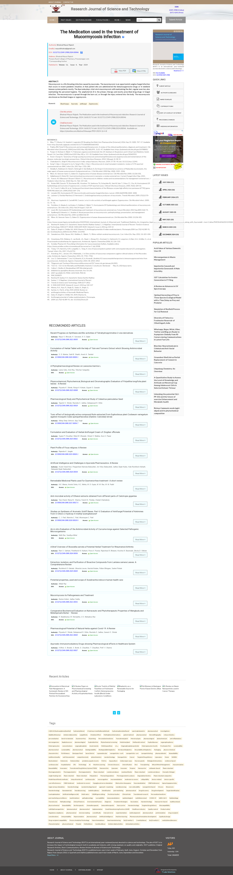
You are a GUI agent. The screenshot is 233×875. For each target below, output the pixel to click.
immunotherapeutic (107, 805)
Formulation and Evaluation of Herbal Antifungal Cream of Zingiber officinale (85, 432)
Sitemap (100, 870)
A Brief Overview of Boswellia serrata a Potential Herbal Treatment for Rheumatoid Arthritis (91, 547)
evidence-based (170, 761)
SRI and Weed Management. (161, 764)
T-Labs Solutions (168, 872)
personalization (54, 738)
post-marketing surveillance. (58, 798)
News (128, 20)
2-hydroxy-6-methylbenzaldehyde (98, 731)
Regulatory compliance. (56, 813)
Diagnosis (108, 801)
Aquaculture (113, 761)
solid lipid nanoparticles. (56, 809)
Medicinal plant (125, 742)
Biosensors (170, 787)
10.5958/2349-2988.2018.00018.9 (66, 520)
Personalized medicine (106, 738)
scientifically (97, 813)
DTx (74, 764)
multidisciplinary (93, 790)
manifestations (74, 798)
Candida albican (100, 824)
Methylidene (88, 824)
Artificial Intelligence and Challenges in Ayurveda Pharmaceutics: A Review (84, 463)
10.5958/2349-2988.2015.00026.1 (66, 454)
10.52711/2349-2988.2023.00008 (66, 390)
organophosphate (81, 746)
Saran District (90, 753)
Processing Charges (166, 120)
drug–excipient (173, 813)
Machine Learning (99, 764)
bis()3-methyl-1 (128, 820)
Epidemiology (174, 798)
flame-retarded (69, 776)
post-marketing (118, 790)
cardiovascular (53, 764)
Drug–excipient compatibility (58, 820)
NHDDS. (174, 757)
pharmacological (149, 738)
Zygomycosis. (93, 104)
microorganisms (54, 742)
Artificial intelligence (106, 816)
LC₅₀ (116, 746)
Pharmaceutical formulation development (143, 816)
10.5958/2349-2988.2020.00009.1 (66, 357)
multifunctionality (54, 757)
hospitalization (66, 764)
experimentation (121, 813)
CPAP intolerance (153, 783)
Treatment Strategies (121, 801)
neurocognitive (103, 779)
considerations (53, 816)
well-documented (68, 757)
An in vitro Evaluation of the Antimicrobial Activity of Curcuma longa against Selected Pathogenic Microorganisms (94, 530)
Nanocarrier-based (161, 801)
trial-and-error (108, 813)
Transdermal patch (122, 738)
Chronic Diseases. (114, 764)
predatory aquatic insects (90, 761)
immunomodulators (113, 798)
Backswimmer (53, 761)
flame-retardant (168, 768)
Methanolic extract (139, 742)
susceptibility (100, 798)
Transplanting (144, 764)
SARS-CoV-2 (163, 798)
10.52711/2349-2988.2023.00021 (66, 439)
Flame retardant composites (163, 776)
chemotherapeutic (93, 805)
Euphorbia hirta (93, 742)
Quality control (153, 809)
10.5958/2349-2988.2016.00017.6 (66, 503)
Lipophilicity (83, 735)
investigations (165, 731)
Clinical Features (79, 801)
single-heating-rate (55, 776)
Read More (139, 341)
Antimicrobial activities (115, 824)
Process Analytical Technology (79, 820)
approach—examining (106, 787)
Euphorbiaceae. (153, 742)
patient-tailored (129, 735)
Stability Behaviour (55, 735)
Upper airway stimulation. (57, 787)
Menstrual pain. (136, 738)
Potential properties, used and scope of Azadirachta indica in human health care (86, 580)
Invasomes (63, 768)
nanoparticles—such (116, 753)
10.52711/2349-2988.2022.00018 (66, 406)
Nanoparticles (122, 757)
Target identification (172, 790)
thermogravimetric (55, 772)
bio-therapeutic (79, 805)
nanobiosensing (121, 787)
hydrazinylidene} (79, 731)
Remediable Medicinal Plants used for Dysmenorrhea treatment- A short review (86, 480)
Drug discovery (144, 790)
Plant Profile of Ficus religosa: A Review (68, 447)
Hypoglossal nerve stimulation (102, 783)
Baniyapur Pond (78, 753)
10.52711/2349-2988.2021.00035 (66, 339)
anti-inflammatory (175, 738)
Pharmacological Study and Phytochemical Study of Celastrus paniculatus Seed (86, 399)
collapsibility (145, 779)
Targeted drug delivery (149, 805)
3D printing (92, 738)
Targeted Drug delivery (144, 757)
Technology (82, 764)
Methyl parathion (106, 746)
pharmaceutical (153, 731)
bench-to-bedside (67, 738)
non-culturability (134, 787)
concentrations (67, 746)
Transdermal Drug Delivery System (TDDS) (83, 768)
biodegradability (91, 750)
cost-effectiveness (55, 783)
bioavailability (173, 753)
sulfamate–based (154, 768)
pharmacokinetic (160, 753)
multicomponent (135, 813)
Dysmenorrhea (81, 738)
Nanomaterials (67, 790)
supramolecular (102, 753)
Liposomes (158, 757)
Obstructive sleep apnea (123, 783)
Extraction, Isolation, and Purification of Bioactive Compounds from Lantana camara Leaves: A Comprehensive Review (93, 563)
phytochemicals (162, 738)
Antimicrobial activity (70, 735)
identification (106, 790)
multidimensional (141, 798)
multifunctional (175, 801)
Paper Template (165, 99)
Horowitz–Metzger (169, 772)
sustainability (178, 746)
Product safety (165, 809)
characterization (178, 764)
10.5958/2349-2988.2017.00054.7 (66, 423)
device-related (156, 779)
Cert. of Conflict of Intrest (170, 113)
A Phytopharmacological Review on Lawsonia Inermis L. (75, 366)
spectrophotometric (138, 731)
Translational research (141, 794)
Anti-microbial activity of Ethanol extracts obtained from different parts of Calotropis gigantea (93, 496)
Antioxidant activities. (133, 824)
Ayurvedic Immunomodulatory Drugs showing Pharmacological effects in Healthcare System (92, 644)
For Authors (102, 20)
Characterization (54, 824)
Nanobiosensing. (80, 790)
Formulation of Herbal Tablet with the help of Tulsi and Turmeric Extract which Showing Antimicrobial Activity (96, 349)
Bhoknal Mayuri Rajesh (65, 45)
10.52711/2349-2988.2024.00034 (66, 472)
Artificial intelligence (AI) (71, 794)
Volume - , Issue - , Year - (73, 65)
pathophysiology (87, 798)
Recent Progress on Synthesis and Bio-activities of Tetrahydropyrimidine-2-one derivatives (91, 333)
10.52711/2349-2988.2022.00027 (66, 650)
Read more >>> (179, 71)
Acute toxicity (94, 746)
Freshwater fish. (165, 746)
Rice (136, 764)
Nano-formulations (98, 820)
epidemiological (128, 798)
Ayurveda (74, 104)
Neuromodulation (139, 783)
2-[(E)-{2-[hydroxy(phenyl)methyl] (60, 731)
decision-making (84, 813)
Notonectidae (74, 761)
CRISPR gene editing (98, 794)
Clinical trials (126, 794)
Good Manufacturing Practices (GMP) (117, 809)
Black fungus (65, 104)
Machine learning (121, 816)
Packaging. (157, 750)
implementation (97, 809)
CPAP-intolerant (69, 783)
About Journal (55, 2)
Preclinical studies (114, 794)
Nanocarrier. (142, 768)
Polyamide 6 (93, 776)
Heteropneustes (54, 746)
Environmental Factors (94, 801)
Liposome (115, 768)
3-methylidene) (141, 820)
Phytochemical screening (109, 742)
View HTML (141, 71)
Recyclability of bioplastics (143, 750)
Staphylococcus (67, 742)
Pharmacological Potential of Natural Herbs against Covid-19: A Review (82, 628)
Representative (79, 816)
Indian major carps (126, 761)
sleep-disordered (76, 779)
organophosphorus (167, 742)
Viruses (160, 787)
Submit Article (175, 19)
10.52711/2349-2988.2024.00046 (66, 52)
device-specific (169, 779)
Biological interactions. (154, 761)
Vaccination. (134, 801)
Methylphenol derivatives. (112, 735)
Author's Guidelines (168, 93)
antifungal (83, 104)
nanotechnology (109, 757)
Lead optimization (54, 794)
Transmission (53, 801)
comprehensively (82, 757)
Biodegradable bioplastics (107, 750)
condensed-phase (113, 772)
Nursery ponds (140, 761)
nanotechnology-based (88, 787)
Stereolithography (155, 735)
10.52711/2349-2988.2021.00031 (66, 602)
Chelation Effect (95, 735)
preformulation (160, 813)
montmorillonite (127, 772)
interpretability (66, 816)
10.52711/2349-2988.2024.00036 (66, 553)
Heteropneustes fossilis (150, 746)
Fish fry (104, 761)
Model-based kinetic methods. (58, 779)
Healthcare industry (138, 809)
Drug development (157, 790)
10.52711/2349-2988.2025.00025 (66, 571)
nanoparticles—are (132, 753)
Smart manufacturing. (114, 820)
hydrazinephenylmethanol (120, 731)
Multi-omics (85, 794)
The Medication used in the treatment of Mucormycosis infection (99, 34)
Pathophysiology (65, 801)
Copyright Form (166, 106)
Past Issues (66, 20)
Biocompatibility (164, 805)
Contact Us (68, 2)
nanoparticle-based (149, 787)
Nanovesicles (104, 768)
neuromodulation (116, 779)
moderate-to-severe (131, 779)
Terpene (132, 768)
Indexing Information (169, 126)
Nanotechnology (73, 787)
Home (52, 20)
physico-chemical (169, 750)
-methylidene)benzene (169, 820)
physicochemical (54, 805)
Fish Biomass (65, 753)
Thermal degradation (107, 776)
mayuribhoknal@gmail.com (65, 48)
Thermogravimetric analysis (126, 776)
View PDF (122, 71)
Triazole (78, 824)
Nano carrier (121, 805)
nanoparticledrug (147, 753)
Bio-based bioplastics (125, 750)
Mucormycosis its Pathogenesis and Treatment (72, 595)
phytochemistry (96, 757)
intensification (127, 764)
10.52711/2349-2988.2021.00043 (66, 635)
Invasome (124, 768)
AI (89, 764)
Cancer (132, 757)
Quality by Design (164, 816)
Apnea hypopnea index (169, 783)
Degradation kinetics (144, 776)
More (117, 20)
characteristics (53, 753)
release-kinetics (169, 735)
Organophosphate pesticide (130, 746)
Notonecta (64, 761)
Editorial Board (84, 20)
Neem (167, 757)
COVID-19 (153, 798)
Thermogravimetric (70, 772)
